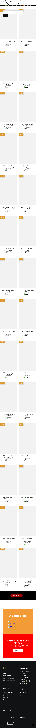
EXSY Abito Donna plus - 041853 (8, 290)
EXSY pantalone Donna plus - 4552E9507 (27, 166)
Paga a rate (22, 681)
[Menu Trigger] (32, 2)
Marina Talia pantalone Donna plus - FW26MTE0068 (27, 540)
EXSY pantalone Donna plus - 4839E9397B (27, 83)
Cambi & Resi (23, 675)
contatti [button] (6, 684)
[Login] (26, 2)
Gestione (5, 696)
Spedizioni (22, 673)
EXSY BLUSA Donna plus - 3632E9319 (8, 83)
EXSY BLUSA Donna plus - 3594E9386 (8, 373)
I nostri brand (23, 694)
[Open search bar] (3, 9)
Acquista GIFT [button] (18, 650)
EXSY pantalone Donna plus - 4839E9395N (9, 166)
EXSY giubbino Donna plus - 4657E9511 (27, 290)
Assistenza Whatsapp (25, 671)
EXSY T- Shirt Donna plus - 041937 (27, 42)
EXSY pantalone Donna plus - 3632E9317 (9, 497)
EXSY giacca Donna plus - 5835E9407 (27, 456)
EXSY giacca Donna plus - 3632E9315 (27, 415)
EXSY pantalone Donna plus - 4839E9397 (27, 332)
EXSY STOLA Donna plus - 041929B (27, 208)
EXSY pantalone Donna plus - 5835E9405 (9, 456)
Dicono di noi (23, 696)
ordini (9, 696)
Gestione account (7, 694)
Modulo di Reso (24, 677)
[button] (8, 24)
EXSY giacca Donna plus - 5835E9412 (27, 497)
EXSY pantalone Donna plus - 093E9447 (9, 125)
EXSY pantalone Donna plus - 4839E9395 (27, 125)
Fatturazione (6, 697)
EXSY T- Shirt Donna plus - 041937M (9, 42)
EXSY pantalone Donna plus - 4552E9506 (9, 249)
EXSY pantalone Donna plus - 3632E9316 (9, 415)
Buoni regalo (23, 692)
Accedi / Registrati (8, 692)
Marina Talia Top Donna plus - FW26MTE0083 (9, 539)
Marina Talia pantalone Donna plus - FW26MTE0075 (27, 581)
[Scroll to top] (33, 725)
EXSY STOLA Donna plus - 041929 (27, 249)
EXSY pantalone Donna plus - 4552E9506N (9, 208)
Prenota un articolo (24, 697)
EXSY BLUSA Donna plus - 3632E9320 (27, 373)
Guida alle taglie (24, 683)
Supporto (5, 699)
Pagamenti (22, 679)
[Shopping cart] (28, 2)
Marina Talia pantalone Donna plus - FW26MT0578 (9, 580)
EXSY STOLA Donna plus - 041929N (8, 332)
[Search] (5, 15)
